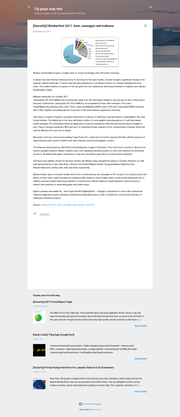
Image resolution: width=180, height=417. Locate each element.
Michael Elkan (96, 410)
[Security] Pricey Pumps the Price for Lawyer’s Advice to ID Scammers (73, 367)
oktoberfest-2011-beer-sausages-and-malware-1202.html (67, 205)
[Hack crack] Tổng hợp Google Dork (53, 334)
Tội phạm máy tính (48, 9)
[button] (145, 26)
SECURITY (44, 214)
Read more (141, 326)
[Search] (151, 7)
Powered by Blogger (91, 404)
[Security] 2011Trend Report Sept (52, 301)
